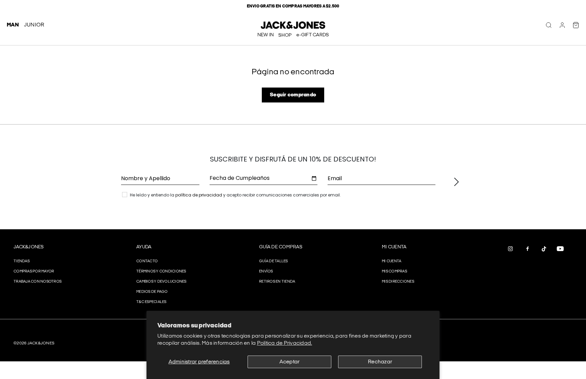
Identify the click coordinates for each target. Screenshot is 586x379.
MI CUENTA (394, 247)
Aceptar (289, 362)
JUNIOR (34, 25)
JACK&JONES (29, 247)
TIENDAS (22, 261)
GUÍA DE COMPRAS (280, 247)
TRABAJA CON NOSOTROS (37, 281)
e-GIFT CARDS (312, 35)
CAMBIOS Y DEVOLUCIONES (161, 281)
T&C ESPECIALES (151, 302)
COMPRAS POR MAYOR (34, 271)
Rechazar (380, 362)
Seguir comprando (293, 95)
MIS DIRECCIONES (398, 281)
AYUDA (143, 247)
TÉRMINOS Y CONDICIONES (161, 271)
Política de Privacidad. (284, 343)
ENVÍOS (266, 271)
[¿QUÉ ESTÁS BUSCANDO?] (548, 25)
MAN (13, 25)
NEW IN (265, 35)
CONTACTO (147, 261)
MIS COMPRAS (394, 271)
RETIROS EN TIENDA (277, 281)
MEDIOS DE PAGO (152, 291)
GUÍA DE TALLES (273, 261)
